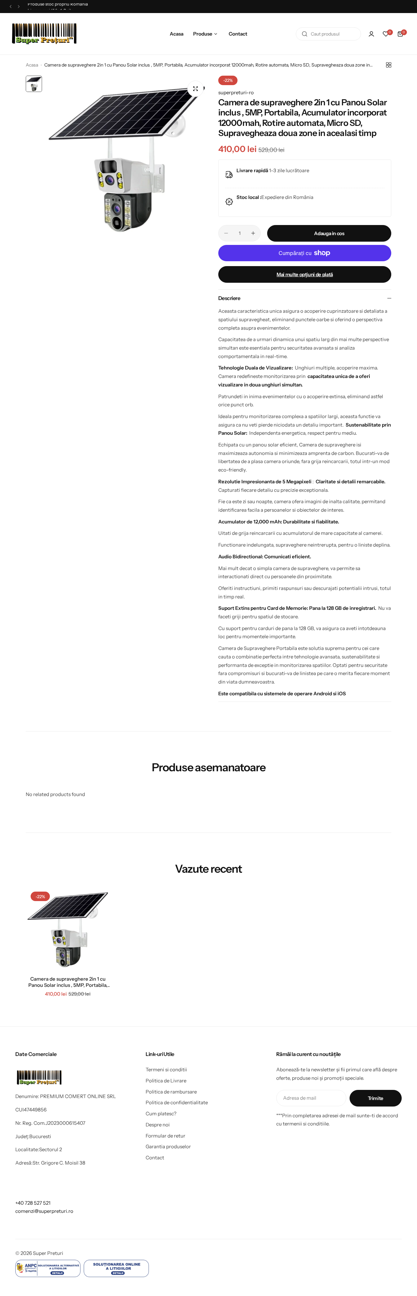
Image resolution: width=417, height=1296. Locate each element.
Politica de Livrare (166, 1080)
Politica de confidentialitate (177, 1102)
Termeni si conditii (166, 1069)
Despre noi (158, 1125)
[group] (126, 157)
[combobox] (328, 33)
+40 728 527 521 (32, 1203)
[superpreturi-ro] (44, 33)
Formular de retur (165, 1136)
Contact (155, 1157)
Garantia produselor (168, 1146)
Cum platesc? (161, 1113)
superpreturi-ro (236, 92)
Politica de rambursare (171, 1092)
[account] (371, 34)
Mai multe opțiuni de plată (305, 274)
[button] (10, 7)
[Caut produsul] (304, 33)
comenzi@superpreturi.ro (44, 1211)
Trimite (375, 1098)
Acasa (32, 65)
